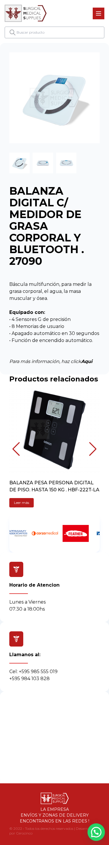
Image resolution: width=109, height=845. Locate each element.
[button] (16, 449)
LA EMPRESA (54, 809)
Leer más (21, 502)
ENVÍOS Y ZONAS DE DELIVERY (55, 815)
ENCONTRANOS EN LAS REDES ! (54, 821)
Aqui (86, 361)
